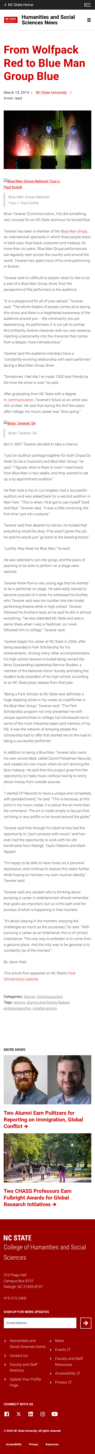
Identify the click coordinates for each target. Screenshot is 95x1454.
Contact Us (19, 1355)
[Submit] (85, 1323)
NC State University (51, 92)
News (59, 1340)
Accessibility (13, 1444)
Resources (52, 1444)
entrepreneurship (17, 1008)
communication (20, 400)
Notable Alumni (45, 1008)
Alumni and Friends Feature (48, 1002)
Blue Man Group (74, 231)
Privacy (33, 1444)
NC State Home (20, 5)
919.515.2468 (15, 1298)
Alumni (29, 996)
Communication (50, 996)
